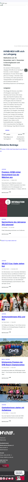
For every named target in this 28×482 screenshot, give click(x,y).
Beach (3, 359)
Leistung (7, 130)
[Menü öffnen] (26, 6)
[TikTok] (7, 479)
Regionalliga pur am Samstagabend (8, 137)
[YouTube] (9, 479)
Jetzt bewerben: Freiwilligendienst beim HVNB (20, 137)
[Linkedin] (12, 479)
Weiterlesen (6, 192)
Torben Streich (6, 180)
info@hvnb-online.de (8, 457)
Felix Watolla (5, 413)
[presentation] (14, 157)
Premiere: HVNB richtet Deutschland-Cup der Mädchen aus (11, 174)
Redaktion (5, 227)
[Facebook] (4, 479)
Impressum (2, 437)
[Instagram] (1, 479)
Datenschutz (3, 440)
